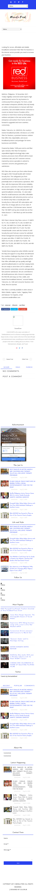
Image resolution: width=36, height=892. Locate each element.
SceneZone (18, 328)
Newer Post (9, 359)
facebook (6, 309)
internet (7, 305)
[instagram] (14, 1)
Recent (6, 685)
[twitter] (18, 1)
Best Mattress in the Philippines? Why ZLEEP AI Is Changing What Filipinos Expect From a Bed (21, 568)
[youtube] (10, 1)
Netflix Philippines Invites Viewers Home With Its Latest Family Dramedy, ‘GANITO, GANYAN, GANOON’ (22, 495)
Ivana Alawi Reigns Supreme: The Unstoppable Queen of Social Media (22, 616)
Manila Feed (19, 884)
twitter (15, 309)
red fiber (22, 305)
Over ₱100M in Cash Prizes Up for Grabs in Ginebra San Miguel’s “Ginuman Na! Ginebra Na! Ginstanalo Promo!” (22, 558)
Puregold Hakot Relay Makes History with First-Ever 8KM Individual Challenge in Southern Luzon (22, 505)
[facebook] (22, 1)
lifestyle (14, 305)
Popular (18, 685)
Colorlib (23, 889)
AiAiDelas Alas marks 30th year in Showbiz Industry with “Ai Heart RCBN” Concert (22, 656)
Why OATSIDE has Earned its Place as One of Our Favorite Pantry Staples (22, 821)
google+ (23, 309)
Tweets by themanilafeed (9, 676)
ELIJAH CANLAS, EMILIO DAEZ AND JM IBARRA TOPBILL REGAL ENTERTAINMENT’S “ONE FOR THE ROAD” (22, 785)
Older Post (25, 359)
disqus (18, 367)
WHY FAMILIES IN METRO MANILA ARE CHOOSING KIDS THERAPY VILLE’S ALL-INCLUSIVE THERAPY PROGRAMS (22, 771)
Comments (29, 685)
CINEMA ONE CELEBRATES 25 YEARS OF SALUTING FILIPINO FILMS (22, 664)
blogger (6, 367)
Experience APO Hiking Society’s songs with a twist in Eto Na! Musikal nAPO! (22, 624)
